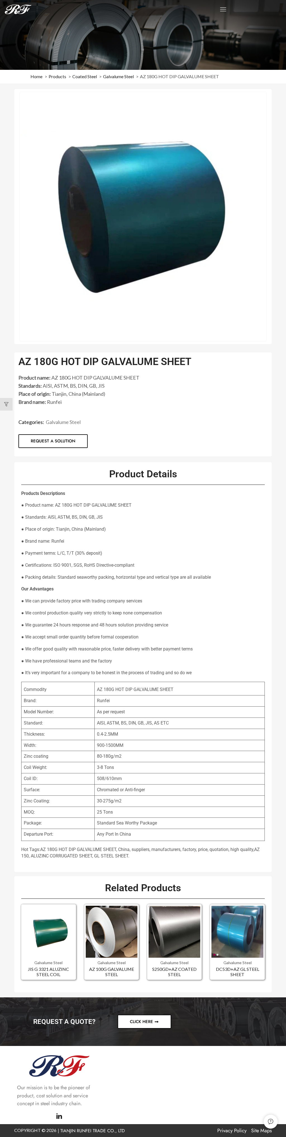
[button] (223, 9)
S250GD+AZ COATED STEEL (174, 971)
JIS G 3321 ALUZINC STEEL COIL (48, 971)
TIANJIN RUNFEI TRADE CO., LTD (92, 1131)
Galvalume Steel (63, 422)
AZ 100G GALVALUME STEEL (111, 971)
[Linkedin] (59, 1116)
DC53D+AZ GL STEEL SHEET (237, 971)
